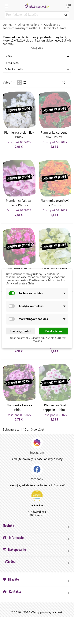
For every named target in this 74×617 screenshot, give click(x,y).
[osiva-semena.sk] (37, 5)
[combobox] (34, 15)
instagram (37, 452)
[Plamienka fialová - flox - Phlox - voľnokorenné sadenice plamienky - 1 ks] (19, 178)
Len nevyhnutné (20, 330)
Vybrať (7, 82)
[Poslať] (66, 15)
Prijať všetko (53, 330)
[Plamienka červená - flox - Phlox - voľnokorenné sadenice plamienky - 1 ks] (55, 110)
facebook (37, 479)
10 (64, 82)
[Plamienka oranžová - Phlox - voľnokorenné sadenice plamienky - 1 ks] (55, 178)
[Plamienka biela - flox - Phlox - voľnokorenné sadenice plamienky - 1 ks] (19, 110)
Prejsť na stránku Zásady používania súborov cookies (37, 339)
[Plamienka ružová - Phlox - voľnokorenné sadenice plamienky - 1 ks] (19, 246)
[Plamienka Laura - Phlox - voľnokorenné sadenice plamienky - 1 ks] (19, 382)
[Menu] (6, 5)
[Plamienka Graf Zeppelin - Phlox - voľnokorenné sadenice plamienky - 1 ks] (55, 382)
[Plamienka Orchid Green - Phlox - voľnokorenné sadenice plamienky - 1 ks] (55, 246)
